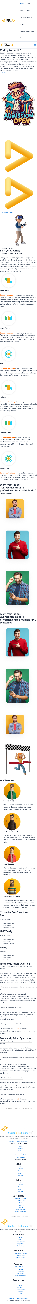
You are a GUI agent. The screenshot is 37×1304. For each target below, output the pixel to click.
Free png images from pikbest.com (12, 1108)
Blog (21, 10)
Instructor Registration (27, 31)
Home (22, 3)
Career (28, 10)
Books (28, 3)
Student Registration (26, 17)
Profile (22, 24)
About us (22, 38)
